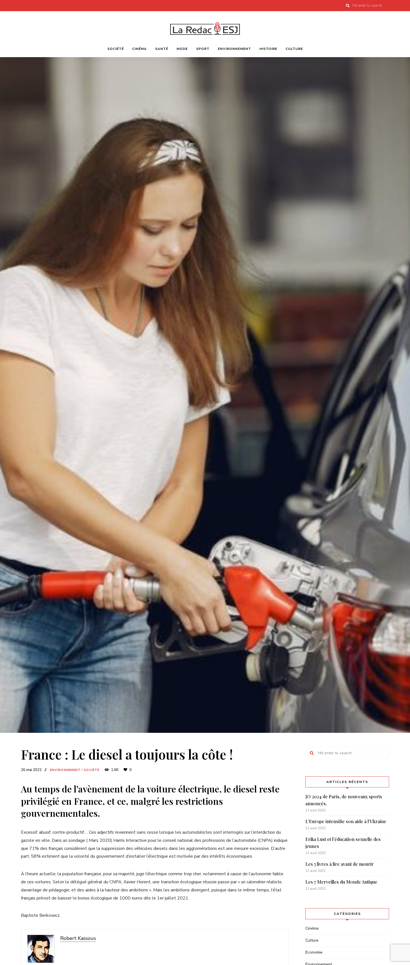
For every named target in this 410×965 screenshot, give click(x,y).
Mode (182, 49)
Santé (161, 49)
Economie (313, 952)
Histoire (268, 49)
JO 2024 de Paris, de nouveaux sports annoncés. (343, 800)
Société (115, 49)
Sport (202, 49)
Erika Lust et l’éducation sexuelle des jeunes (343, 842)
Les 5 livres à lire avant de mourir (339, 864)
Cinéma (139, 49)
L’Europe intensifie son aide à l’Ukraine (345, 821)
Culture (294, 49)
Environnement (234, 49)
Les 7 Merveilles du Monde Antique (341, 882)
